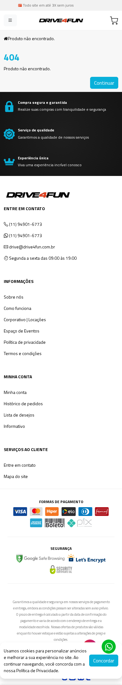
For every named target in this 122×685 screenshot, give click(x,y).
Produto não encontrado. (31, 38)
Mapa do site (16, 476)
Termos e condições (23, 353)
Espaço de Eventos (21, 330)
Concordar (103, 660)
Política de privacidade (25, 342)
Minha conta (15, 392)
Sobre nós (13, 297)
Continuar (104, 83)
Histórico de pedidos (23, 403)
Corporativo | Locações (25, 319)
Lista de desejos (19, 415)
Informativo (14, 426)
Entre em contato (20, 465)
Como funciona (17, 308)
